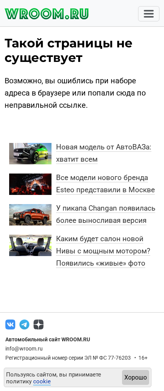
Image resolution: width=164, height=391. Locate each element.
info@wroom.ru (24, 349)
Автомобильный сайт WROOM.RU (47, 339)
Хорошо (135, 377)
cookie (42, 381)
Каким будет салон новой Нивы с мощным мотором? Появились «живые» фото (103, 251)
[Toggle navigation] (148, 13)
